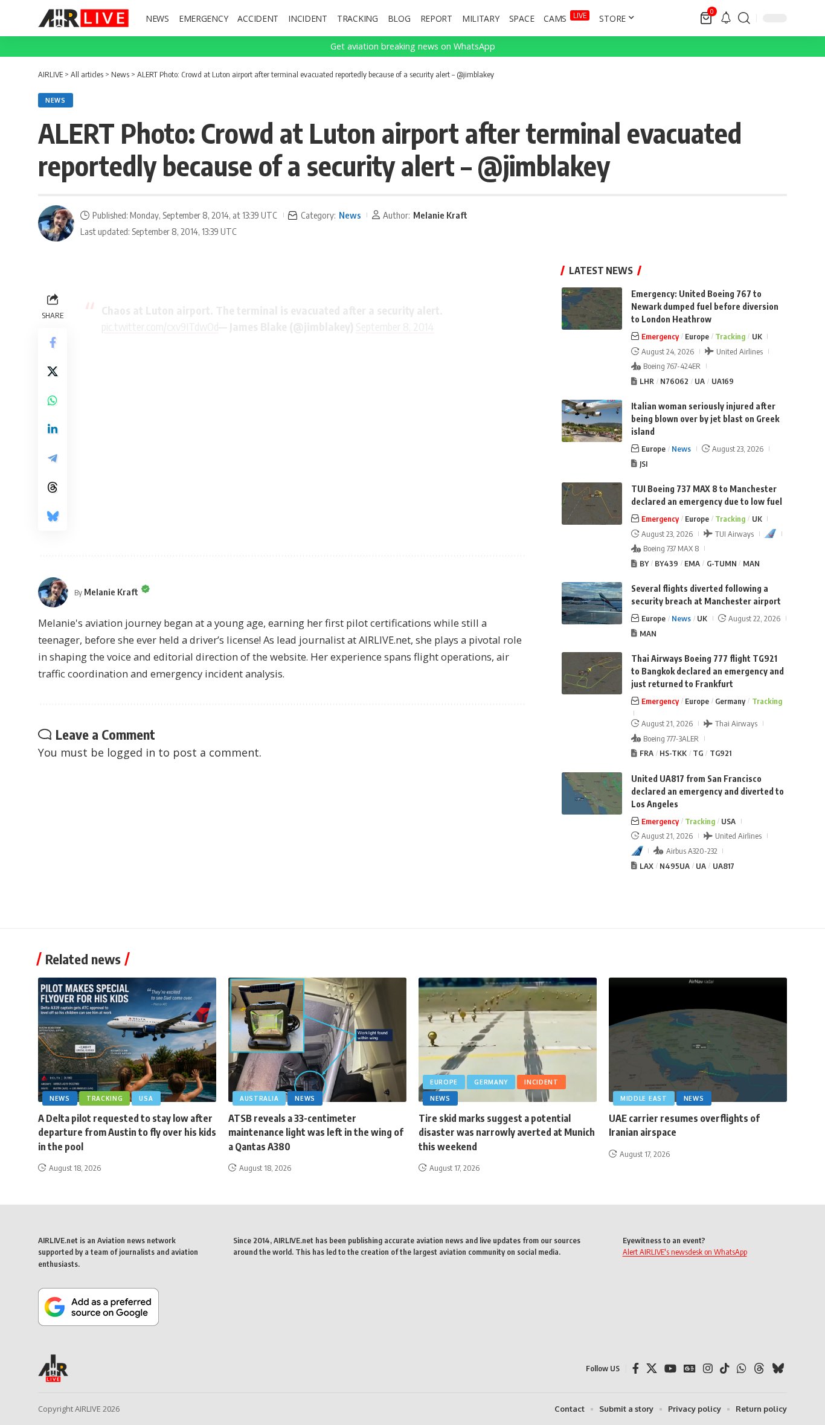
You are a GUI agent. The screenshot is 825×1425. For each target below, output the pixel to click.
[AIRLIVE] (83, 18)
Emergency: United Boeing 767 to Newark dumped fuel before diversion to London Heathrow (704, 306)
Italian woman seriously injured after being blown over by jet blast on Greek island (705, 419)
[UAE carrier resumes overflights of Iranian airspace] (698, 1040)
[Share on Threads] (52, 487)
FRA (646, 753)
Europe (697, 336)
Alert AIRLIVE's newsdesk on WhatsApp (685, 1252)
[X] (651, 1368)
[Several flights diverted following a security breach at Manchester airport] (592, 603)
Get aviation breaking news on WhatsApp (412, 46)
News (55, 100)
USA (728, 821)
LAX (646, 866)
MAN (751, 563)
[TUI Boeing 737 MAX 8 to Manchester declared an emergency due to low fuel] (592, 503)
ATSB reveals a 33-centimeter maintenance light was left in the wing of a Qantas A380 (315, 1132)
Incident (541, 1082)
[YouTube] (670, 1368)
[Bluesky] (778, 1368)
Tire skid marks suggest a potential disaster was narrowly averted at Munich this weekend (507, 1132)
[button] (744, 18)
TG (698, 753)
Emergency (660, 336)
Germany (730, 701)
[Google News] (690, 1368)
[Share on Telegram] (52, 458)
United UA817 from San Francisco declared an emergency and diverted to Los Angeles (707, 791)
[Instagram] (708, 1368)
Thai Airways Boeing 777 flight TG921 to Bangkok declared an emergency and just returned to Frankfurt (707, 671)
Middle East (643, 1098)
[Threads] (759, 1368)
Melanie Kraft (440, 215)
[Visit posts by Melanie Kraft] (56, 223)
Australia (259, 1098)
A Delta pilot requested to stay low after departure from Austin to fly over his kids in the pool (127, 1132)
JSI (643, 464)
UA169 (722, 381)
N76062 (674, 381)
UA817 (723, 866)
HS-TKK (673, 753)
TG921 (720, 753)
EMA (692, 563)
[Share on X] (52, 371)
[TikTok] (725, 1368)
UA (700, 381)
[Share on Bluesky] (52, 516)
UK (757, 336)
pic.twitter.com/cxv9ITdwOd (160, 326)
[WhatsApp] (742, 1368)
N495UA (675, 866)
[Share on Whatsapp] (52, 400)
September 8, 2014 (395, 326)
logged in (131, 752)
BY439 (666, 563)
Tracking (730, 336)
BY (644, 563)
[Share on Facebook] (52, 342)
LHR (647, 381)
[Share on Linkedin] (52, 429)
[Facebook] (635, 1368)
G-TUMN (722, 563)
